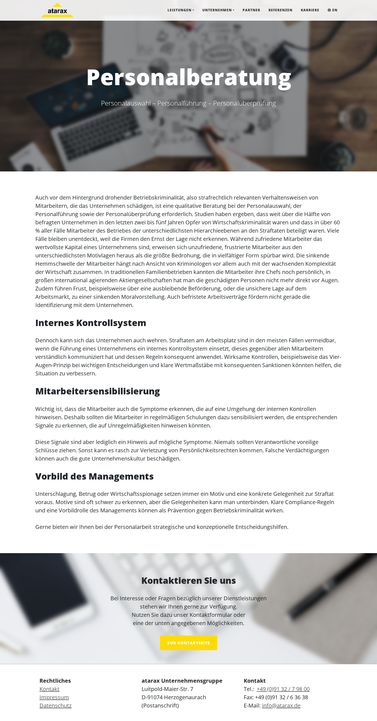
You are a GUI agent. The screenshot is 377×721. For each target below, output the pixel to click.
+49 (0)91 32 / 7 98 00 (283, 689)
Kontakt (49, 689)
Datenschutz (55, 705)
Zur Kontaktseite (188, 642)
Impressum (54, 697)
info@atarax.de (281, 705)
